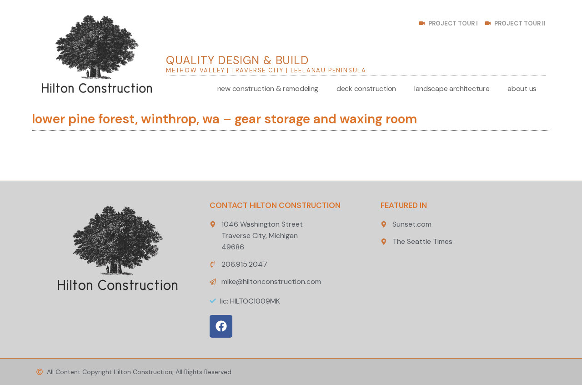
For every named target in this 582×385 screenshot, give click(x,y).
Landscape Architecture (451, 88)
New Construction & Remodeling (267, 88)
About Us (522, 88)
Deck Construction (366, 88)
